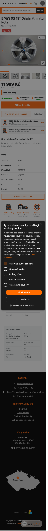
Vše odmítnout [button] (23, 299)
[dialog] (23, 265)
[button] (23, 305)
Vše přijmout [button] (24, 292)
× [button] (40, 224)
